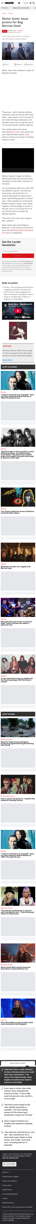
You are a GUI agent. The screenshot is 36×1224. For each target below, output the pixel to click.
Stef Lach (13, 30)
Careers (5, 1198)
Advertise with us (8, 1203)
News (4, 31)
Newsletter (30, 64)
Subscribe (26, 3)
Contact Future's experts (10, 1177)
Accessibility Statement (10, 1194)
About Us (5, 1172)
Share (7, 64)
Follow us (19, 64)
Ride (27, 134)
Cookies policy (7, 1190)
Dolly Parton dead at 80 (21, 8)
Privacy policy (6, 1185)
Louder (20, 30)
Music (4, 13)
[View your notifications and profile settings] (19, 3)
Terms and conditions (9, 1181)
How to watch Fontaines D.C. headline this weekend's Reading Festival (18, 1123)
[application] (18, 157)
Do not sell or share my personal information (17, 1207)
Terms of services (26, 261)
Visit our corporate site (10, 1158)
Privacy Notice (28, 263)
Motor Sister (14, 132)
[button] (2, 3)
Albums (11, 13)
